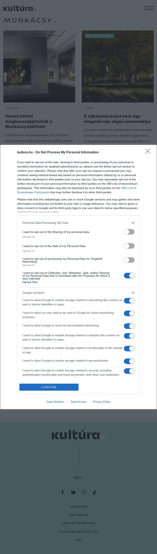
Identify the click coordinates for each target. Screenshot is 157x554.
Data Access (78, 401)
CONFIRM (49, 387)
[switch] (129, 232)
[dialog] (78, 277)
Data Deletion (55, 401)
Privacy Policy (102, 401)
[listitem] (78, 223)
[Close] (149, 152)
